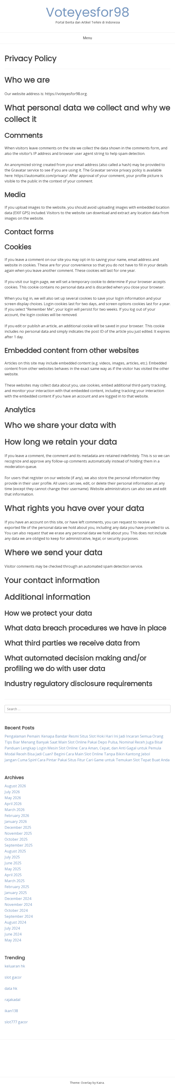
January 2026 (16, 821)
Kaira (100, 1083)
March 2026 (15, 809)
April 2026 (13, 803)
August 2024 (15, 922)
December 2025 (18, 827)
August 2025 (15, 851)
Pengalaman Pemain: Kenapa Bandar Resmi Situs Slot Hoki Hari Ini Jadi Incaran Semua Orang (84, 736)
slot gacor (13, 977)
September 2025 (19, 845)
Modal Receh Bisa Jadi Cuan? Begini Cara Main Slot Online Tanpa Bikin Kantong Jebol (77, 753)
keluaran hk (15, 966)
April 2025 (13, 874)
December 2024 (18, 898)
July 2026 (12, 791)
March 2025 (15, 880)
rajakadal (12, 999)
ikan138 (11, 1010)
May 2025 (13, 868)
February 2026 (17, 815)
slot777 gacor (16, 1021)
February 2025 (17, 886)
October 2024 (16, 910)
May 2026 (13, 797)
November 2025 (18, 833)
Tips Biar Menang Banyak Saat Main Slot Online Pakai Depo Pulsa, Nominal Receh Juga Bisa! (83, 742)
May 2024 (13, 940)
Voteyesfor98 (87, 12)
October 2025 (16, 839)
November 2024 (18, 904)
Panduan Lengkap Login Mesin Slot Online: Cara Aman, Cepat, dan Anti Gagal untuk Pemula (83, 748)
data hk (11, 988)
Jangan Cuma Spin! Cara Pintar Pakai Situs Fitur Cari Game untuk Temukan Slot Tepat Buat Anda (87, 759)
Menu (87, 38)
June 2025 (13, 862)
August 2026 (15, 785)
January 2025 (16, 892)
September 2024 (19, 916)
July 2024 (12, 928)
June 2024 (13, 934)
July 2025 (12, 857)
